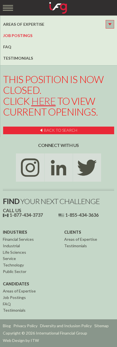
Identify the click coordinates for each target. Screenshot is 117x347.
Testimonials (18, 58)
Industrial (11, 245)
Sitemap (101, 325)
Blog (7, 325)
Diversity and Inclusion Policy (66, 325)
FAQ (7, 46)
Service (9, 258)
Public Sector (14, 271)
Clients (72, 232)
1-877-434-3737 (26, 215)
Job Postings (17, 35)
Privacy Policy (25, 325)
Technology (13, 265)
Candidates (16, 283)
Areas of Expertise (23, 24)
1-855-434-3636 (82, 215)
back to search (60, 130)
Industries (15, 232)
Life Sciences (14, 252)
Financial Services (18, 239)
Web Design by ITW (21, 340)
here (43, 101)
